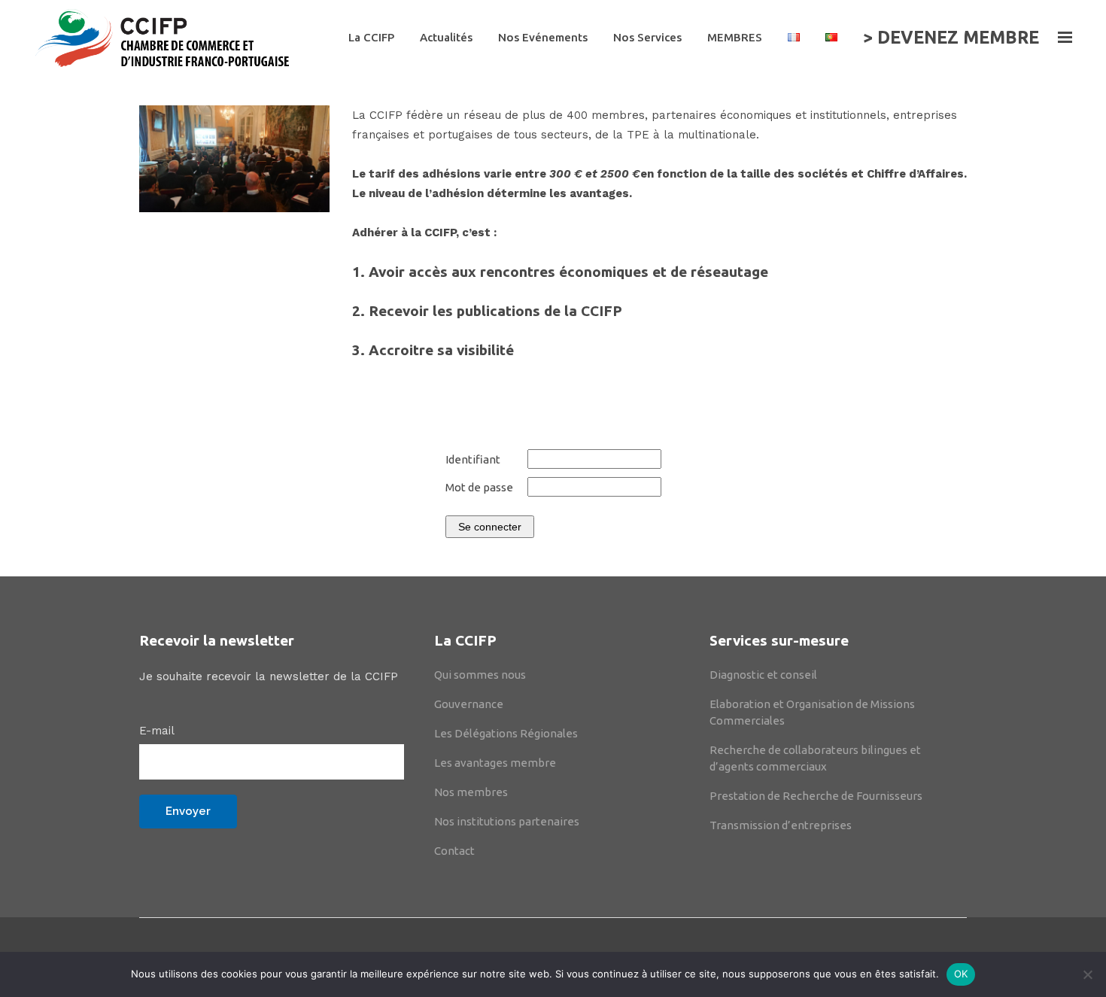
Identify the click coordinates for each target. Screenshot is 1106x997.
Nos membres (471, 792)
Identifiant (472, 459)
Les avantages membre (495, 762)
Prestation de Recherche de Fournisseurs (815, 795)
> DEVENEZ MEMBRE (951, 37)
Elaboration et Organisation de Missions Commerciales (812, 712)
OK (961, 974)
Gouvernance (468, 704)
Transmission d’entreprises (780, 825)
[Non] (1087, 974)
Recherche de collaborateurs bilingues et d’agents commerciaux (815, 758)
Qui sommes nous (480, 674)
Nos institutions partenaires (506, 821)
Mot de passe (479, 487)
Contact (454, 850)
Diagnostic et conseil (763, 674)
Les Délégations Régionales (506, 733)
